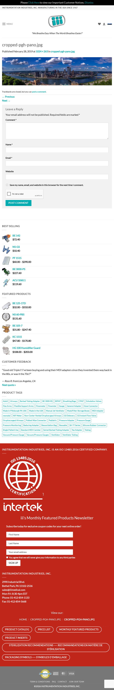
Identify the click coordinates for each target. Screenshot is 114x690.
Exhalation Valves (93, 401)
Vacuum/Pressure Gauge (13, 435)
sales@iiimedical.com (13, 589)
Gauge (61, 406)
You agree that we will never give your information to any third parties (42, 557)
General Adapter (74, 406)
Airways (13, 401)
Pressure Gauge (83, 420)
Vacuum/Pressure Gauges (38, 435)
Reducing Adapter (31, 425)
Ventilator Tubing (70, 435)
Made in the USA (36, 411)
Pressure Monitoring (12, 425)
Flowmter (52, 406)
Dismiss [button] (89, 2)
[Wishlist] (99, 24)
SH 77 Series (75, 425)
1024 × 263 (42, 51)
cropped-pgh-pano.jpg (63, 51)
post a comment (39, 91)
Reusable (63, 425)
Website (10, 171)
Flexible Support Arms (24, 406)
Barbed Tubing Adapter (30, 401)
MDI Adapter (97, 411)
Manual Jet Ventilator (55, 411)
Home (23, 619)
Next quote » (9, 384)
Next (6, 100)
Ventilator (55, 435)
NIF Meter (17, 415)
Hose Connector (91, 406)
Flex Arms (7, 406)
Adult (5, 401)
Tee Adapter (77, 430)
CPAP (81, 401)
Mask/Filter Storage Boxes (78, 411)
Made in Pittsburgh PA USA (15, 411)
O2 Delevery (69, 415)
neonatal (6, 415)
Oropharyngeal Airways (13, 420)
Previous (8, 96)
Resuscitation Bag (49, 425)
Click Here (33, 2)
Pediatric (53, 420)
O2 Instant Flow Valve (86, 415)
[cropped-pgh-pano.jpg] (57, 70)
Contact (62, 682)
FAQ (54, 682)
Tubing (88, 430)
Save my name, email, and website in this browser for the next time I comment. (46, 185)
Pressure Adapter (66, 420)
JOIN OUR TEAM (76, 682)
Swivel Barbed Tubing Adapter (56, 430)
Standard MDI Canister (31, 430)
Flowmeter (40, 406)
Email (9, 157)
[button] (7, 24)
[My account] (104, 24)
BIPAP (58, 401)
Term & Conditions (40, 682)
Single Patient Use (10, 430)
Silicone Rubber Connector (94, 425)
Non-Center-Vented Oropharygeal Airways (42, 415)
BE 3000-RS (47, 401)
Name (9, 144)
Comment (11, 119)
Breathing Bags (69, 401)
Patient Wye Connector (36, 420)
